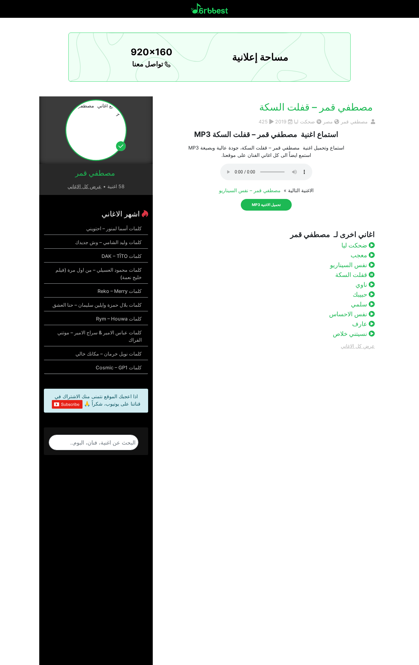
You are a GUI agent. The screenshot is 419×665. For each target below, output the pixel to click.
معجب (360, 255)
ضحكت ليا (304, 122)
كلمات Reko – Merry (120, 291)
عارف (360, 324)
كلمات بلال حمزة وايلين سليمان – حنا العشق (97, 305)
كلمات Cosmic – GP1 (119, 367)
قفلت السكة (352, 274)
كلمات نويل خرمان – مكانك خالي (108, 354)
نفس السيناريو (349, 265)
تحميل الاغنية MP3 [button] (266, 204)
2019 (280, 122)
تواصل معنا (148, 64)
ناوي (362, 284)
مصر (328, 122)
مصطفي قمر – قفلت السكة (317, 107)
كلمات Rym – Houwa (119, 319)
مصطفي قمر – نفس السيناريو (250, 190)
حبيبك (361, 294)
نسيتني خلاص (351, 333)
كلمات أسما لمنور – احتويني (114, 228)
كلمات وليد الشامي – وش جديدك (108, 242)
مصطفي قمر (355, 122)
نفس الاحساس (349, 314)
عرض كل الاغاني (358, 346)
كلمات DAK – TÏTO (122, 256)
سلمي (360, 304)
